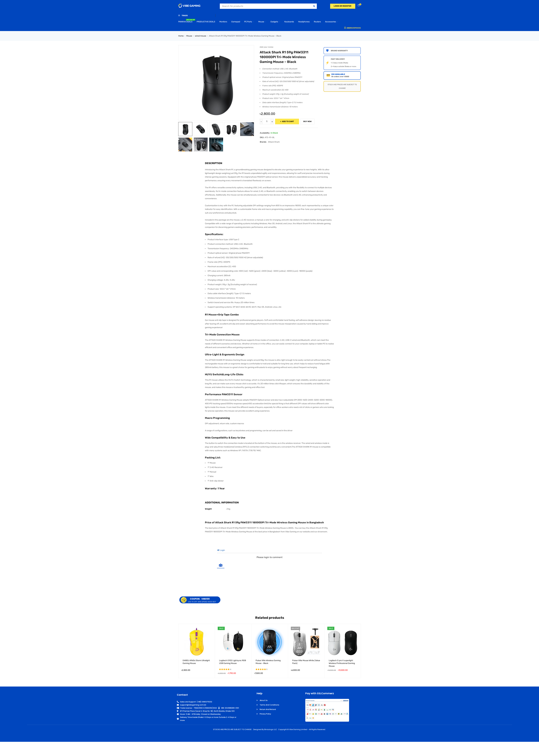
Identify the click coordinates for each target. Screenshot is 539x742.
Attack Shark (274, 142)
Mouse (189, 36)
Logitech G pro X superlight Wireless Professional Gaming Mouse (342, 663)
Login (222, 550)
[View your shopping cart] (359, 5)
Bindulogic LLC (270, 729)
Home (181, 36)
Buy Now (307, 121)
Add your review (266, 47)
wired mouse (200, 36)
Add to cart (288, 121)
